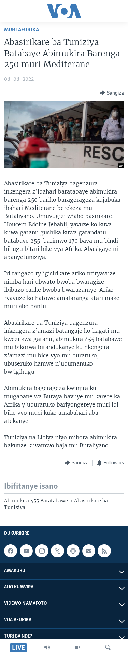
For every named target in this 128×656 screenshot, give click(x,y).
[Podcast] (73, 550)
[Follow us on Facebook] (10, 550)
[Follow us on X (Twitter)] (57, 550)
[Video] (77, 647)
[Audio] (47, 647)
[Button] (112, 93)
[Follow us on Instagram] (41, 550)
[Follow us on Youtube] (26, 550)
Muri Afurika (21, 30)
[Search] (108, 647)
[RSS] (104, 550)
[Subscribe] (88, 550)
